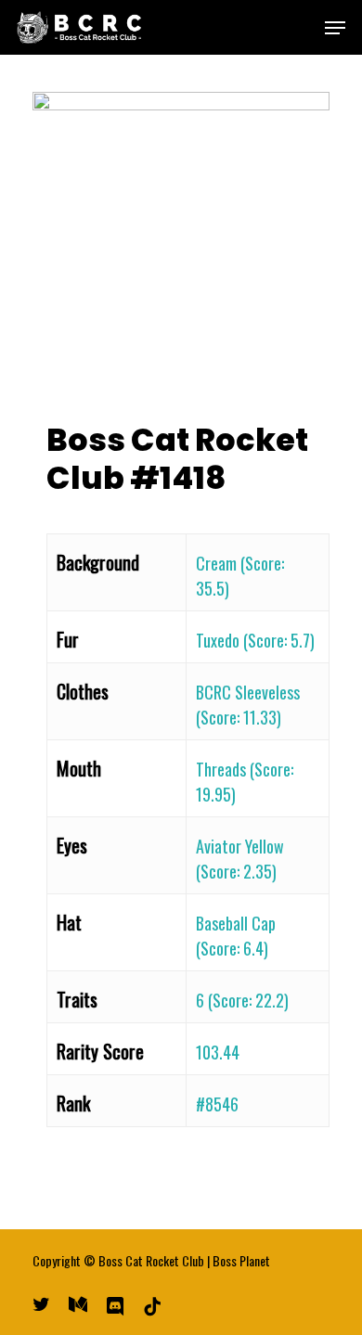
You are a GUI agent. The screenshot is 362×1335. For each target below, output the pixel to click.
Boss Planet (241, 1260)
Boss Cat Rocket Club (151, 1260)
